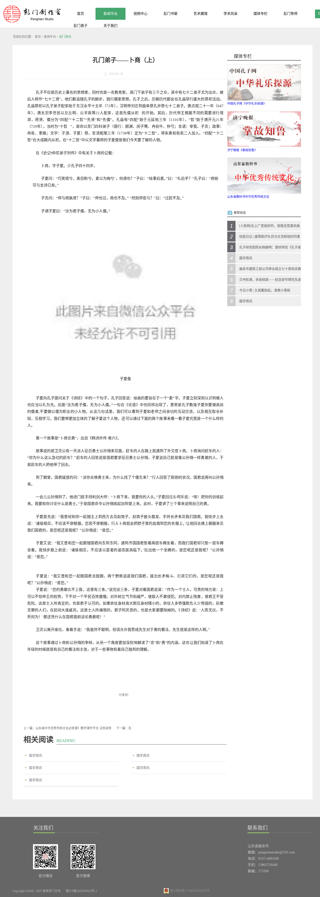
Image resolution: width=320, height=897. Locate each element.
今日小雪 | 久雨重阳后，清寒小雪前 (264, 290)
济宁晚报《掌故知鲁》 (242, 150)
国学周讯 (35, 755)
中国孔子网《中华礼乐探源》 (246, 103)
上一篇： (67, 728)
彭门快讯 (65, 37)
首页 (80, 14)
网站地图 (109, 891)
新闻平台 (50, 37)
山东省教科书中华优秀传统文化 (248, 197)
